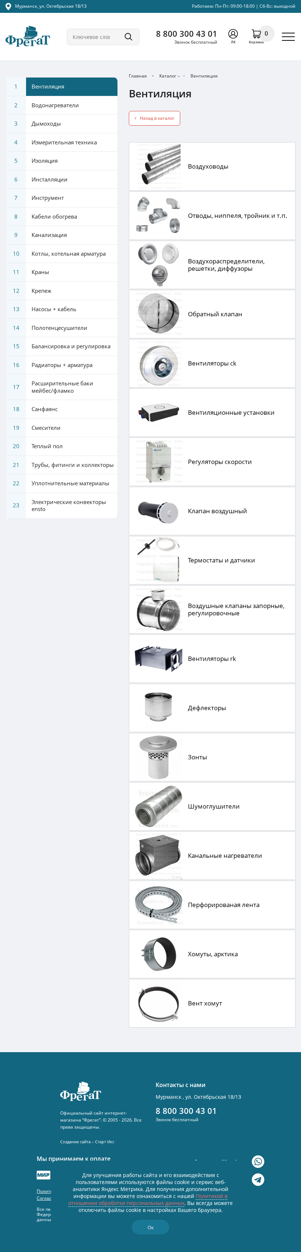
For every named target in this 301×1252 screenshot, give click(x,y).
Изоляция (36, 160)
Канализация (40, 234)
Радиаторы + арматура (53, 364)
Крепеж (32, 290)
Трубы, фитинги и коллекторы (63, 464)
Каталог (167, 76)
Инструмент (39, 197)
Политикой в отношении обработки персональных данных (148, 1199)
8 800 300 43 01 (186, 33)
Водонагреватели (46, 105)
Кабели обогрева (45, 216)
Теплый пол (38, 446)
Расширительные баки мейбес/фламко (53, 386)
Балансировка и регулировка (62, 346)
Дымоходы (37, 123)
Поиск (128, 37)
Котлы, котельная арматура (59, 253)
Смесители (37, 427)
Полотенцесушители (50, 327)
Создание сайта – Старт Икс (87, 1141)
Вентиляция (204, 76)
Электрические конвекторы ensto (59, 505)
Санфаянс (35, 409)
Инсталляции (41, 179)
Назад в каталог (157, 118)
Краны (31, 272)
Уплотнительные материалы (61, 483)
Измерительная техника (55, 142)
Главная (138, 76)
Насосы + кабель (45, 309)
